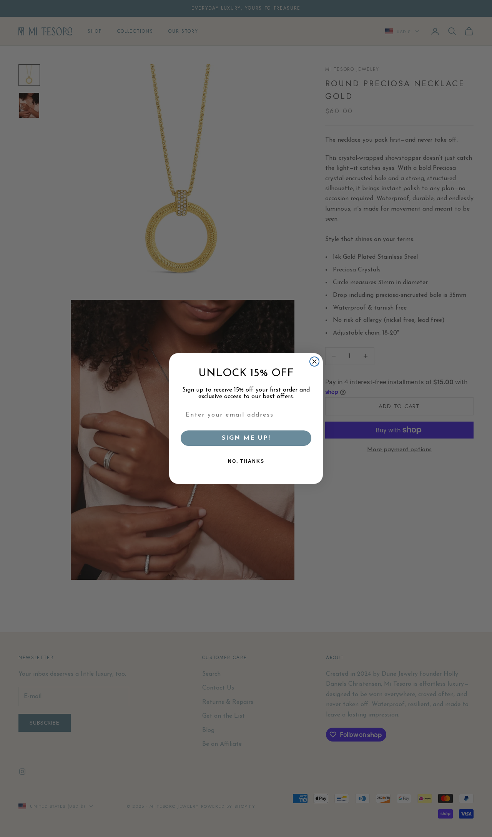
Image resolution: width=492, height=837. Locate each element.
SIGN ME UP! (246, 438)
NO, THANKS (246, 461)
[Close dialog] (314, 361)
